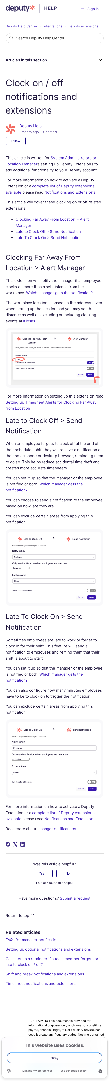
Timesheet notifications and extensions (41, 983)
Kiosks (29, 321)
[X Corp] (15, 844)
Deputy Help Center (21, 26)
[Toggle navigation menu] (82, 9)
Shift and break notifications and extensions (45, 974)
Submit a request (75, 898)
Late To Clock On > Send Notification (49, 237)
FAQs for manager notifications (33, 939)
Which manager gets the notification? (59, 292)
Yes (41, 873)
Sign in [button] (93, 9)
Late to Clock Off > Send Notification (48, 231)
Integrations (52, 26)
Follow (15, 141)
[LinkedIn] (22, 844)
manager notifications (56, 828)
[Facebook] (8, 844)
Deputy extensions (83, 26)
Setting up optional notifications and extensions (48, 949)
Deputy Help (30, 125)
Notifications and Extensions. (70, 192)
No (68, 873)
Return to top (18, 915)
